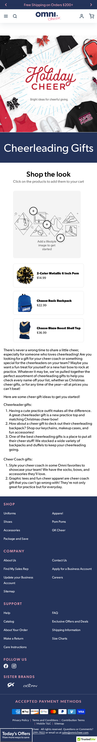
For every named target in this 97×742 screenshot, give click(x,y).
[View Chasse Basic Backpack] (47, 224)
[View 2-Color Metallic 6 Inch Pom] (33, 211)
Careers (57, 577)
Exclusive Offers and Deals (70, 621)
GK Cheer (58, 530)
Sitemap (9, 591)
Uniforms (10, 513)
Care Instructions (15, 647)
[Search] (15, 16)
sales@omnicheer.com (75, 732)
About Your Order (16, 630)
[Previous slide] (6, 4)
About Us (10, 560)
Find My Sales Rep (16, 569)
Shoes (8, 521)
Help (7, 613)
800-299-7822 (36, 732)
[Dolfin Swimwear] (30, 685)
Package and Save (16, 538)
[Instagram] (14, 666)
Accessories (12, 530)
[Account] (82, 16)
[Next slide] (91, 4)
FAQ (55, 613)
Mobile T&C (44, 723)
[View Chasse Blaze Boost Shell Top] (60, 238)
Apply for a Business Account (72, 569)
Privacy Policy (20, 720)
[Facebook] (6, 666)
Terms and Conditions (45, 720)
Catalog (9, 621)
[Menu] (6, 16)
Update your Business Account (18, 580)
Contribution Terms (73, 720)
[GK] (12, 685)
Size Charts (59, 638)
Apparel (57, 513)
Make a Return (13, 638)
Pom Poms (59, 521)
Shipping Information (66, 630)
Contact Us (59, 560)
